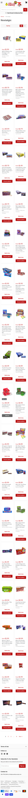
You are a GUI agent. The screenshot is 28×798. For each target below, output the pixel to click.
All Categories (14, 782)
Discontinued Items (13, 784)
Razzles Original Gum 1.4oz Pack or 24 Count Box (20, 369)
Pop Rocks (4, 568)
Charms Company (19, 332)
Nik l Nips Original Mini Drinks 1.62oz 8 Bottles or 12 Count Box (20, 329)
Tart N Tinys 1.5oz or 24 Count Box (6, 368)
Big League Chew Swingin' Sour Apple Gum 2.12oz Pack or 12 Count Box (20, 525)
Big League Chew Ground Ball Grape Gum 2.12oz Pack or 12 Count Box (21, 248)
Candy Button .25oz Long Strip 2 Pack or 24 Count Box (21, 169)
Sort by (8, 25)
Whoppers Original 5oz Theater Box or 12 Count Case (7, 447)
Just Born (4, 605)
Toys (2, 782)
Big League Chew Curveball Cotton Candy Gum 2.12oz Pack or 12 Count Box (7, 329)
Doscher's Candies (19, 172)
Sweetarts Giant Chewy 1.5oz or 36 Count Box (7, 524)
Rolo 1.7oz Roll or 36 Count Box (7, 716)
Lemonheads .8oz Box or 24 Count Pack (20, 53)
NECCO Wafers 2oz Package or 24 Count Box (7, 53)
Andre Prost (4, 95)
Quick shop (7, 61)
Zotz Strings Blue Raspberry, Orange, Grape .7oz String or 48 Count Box (7, 170)
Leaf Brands (18, 133)
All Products (8, 781)
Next (20, 736)
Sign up (22, 766)
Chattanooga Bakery (20, 646)
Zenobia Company (6, 407)
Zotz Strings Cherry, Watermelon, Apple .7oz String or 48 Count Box (7, 92)
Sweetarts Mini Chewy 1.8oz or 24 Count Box (6, 287)
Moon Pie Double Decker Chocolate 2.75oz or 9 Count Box (20, 643)
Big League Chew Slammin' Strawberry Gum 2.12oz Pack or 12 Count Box (20, 288)
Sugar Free (7, 782)
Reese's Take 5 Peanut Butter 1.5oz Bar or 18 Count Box (7, 642)
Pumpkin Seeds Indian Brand (6, 405)
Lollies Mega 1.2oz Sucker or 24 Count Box (21, 565)
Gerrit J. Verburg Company (5, 134)
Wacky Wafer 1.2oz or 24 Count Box (20, 131)
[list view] (25, 26)
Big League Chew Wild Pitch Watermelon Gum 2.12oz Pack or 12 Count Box (20, 407)
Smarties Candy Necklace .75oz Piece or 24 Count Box (6, 208)
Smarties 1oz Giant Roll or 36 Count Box (20, 603)
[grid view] (21, 26)
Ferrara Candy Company (21, 55)
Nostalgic (14, 781)
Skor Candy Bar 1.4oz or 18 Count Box (20, 717)
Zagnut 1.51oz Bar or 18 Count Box (20, 679)
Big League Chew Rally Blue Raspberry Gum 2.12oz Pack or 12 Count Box (20, 92)
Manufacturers (4, 784)
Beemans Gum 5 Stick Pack (6, 131)
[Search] (25, 9)
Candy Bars (21, 781)
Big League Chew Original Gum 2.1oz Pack (20, 207)
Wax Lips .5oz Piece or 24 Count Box (21, 485)
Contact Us (21, 782)
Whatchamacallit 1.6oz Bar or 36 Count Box (6, 486)
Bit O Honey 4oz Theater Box (6, 679)
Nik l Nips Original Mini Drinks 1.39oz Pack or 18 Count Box (20, 448)
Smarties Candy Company (5, 212)
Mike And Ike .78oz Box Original (7, 602)
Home (2, 16)
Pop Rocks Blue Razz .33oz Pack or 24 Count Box (7, 565)
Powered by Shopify (5, 787)
